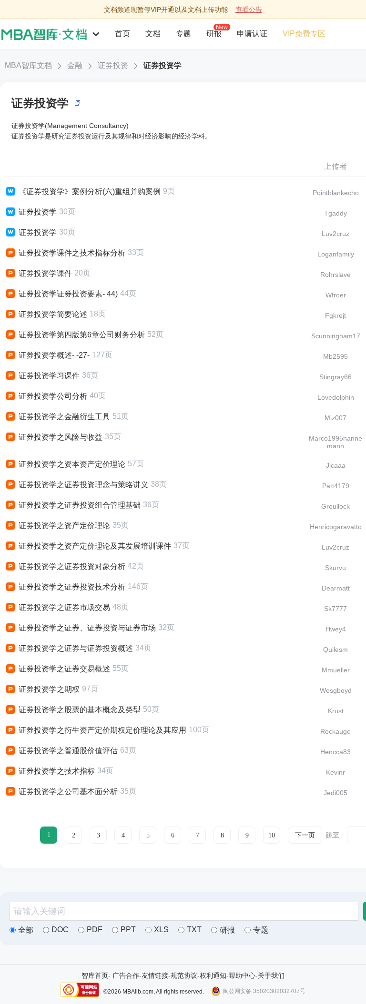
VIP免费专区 (304, 34)
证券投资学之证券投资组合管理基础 (80, 505)
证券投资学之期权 (49, 689)
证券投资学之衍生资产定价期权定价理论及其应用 (102, 730)
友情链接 (155, 975)
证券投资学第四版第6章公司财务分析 (82, 335)
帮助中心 (242, 975)
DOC (60, 929)
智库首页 (94, 975)
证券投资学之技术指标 (57, 771)
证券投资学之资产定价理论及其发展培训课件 (95, 546)
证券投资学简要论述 (53, 314)
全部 (25, 930)
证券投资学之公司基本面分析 (68, 791)
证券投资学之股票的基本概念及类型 (80, 710)
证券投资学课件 (45, 273)
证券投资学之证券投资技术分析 (72, 587)
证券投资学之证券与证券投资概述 (76, 648)
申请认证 (252, 34)
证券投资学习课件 (49, 376)
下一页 (305, 835)
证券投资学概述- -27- (54, 355)
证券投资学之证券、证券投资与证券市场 (87, 628)
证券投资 (113, 65)
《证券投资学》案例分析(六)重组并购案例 (90, 191)
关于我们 (271, 975)
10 (271, 835)
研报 (214, 33)
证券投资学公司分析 (53, 396)
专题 (183, 34)
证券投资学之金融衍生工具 (64, 417)
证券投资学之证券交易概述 (64, 669)
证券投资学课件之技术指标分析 (72, 253)
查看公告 (248, 9)
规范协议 (184, 975)
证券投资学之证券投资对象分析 (72, 566)
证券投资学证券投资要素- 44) (68, 294)
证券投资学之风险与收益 (60, 437)
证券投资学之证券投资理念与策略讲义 (83, 485)
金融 (74, 65)
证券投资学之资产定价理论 (64, 526)
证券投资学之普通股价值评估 (68, 751)
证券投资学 (162, 65)
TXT (194, 929)
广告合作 (125, 975)
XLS (161, 929)
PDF (94, 929)
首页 (122, 34)
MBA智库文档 (28, 65)
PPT (128, 929)
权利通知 (213, 975)
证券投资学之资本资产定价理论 (72, 464)
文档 (153, 34)
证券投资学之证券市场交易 (64, 607)
